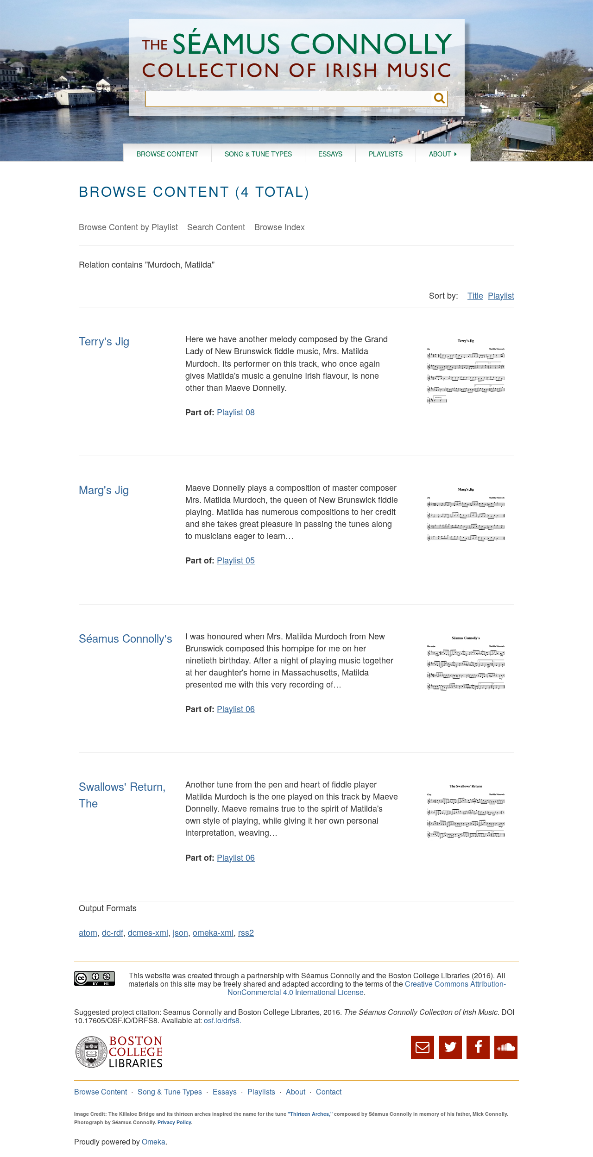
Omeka (153, 1141)
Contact (328, 1091)
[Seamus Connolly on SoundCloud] (505, 1047)
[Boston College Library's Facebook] (478, 1047)
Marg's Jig (104, 489)
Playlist (501, 295)
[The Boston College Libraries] (119, 1066)
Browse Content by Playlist (128, 226)
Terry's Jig (104, 340)
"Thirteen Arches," (310, 1113)
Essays (330, 153)
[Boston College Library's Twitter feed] (450, 1047)
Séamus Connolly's (125, 638)
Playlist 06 (236, 708)
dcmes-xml (148, 932)
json (180, 932)
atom (88, 932)
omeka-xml (213, 932)
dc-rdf (112, 932)
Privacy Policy (174, 1122)
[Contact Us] (422, 1047)
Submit (439, 99)
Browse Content (167, 153)
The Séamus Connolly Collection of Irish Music (297, 55)
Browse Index (279, 226)
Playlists (386, 153)
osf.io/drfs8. (222, 1020)
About (440, 153)
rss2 (246, 932)
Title (475, 295)
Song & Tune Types (258, 153)
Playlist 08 (236, 412)
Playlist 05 (236, 560)
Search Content (216, 226)
